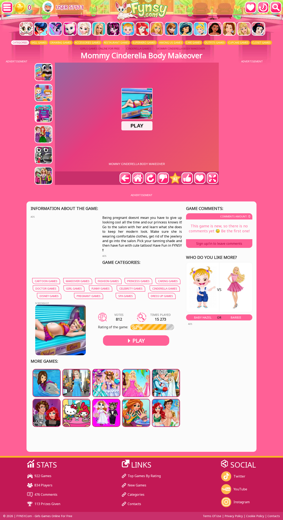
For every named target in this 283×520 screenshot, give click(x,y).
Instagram (241, 502)
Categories (136, 494)
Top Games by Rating (144, 476)
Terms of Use (212, 516)
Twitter (239, 476)
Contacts (134, 504)
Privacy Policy (234, 516)
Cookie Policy (255, 516)
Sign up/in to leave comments (219, 243)
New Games (137, 485)
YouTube (240, 489)
